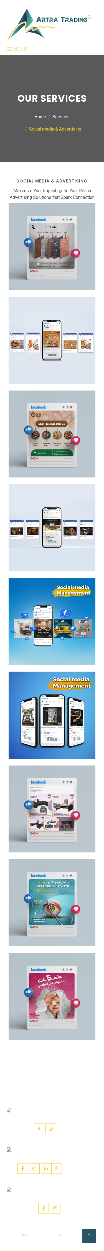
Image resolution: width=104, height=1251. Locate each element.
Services (61, 116)
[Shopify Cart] (53, 246)
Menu (19, 49)
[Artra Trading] (49, 24)
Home (40, 116)
